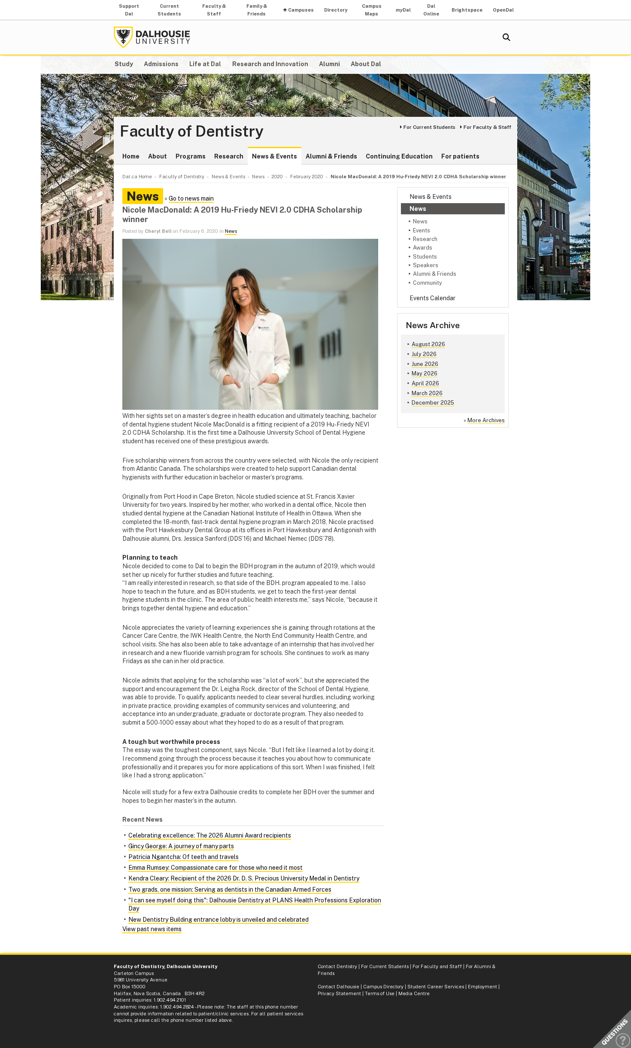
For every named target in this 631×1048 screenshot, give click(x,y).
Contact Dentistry (337, 966)
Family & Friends (256, 9)
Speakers (425, 265)
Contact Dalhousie (338, 987)
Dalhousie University (152, 37)
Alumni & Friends (331, 156)
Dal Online (431, 9)
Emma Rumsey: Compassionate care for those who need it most (215, 867)
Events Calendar (432, 298)
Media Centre (414, 993)
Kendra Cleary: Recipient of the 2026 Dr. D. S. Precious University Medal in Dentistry (243, 878)
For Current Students (429, 127)
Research (228, 156)
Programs (191, 156)
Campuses (301, 9)
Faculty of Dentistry (192, 131)
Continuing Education (399, 156)
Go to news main (191, 198)
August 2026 (428, 344)
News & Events (274, 156)
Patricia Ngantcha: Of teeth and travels (183, 856)
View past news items (152, 929)
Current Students (169, 9)
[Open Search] (506, 37)
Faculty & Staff (214, 9)
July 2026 (424, 354)
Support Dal (129, 9)
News (418, 208)
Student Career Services (435, 987)
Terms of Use (379, 993)
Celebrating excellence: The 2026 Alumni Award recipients (209, 835)
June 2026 (425, 364)
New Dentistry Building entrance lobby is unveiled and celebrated (218, 919)
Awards (422, 247)
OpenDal (503, 9)
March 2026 (427, 393)
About (157, 156)
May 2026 (424, 373)
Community (427, 283)
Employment (482, 987)
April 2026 (425, 383)
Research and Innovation (270, 64)
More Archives (486, 420)
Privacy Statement (339, 993)
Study (124, 64)
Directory (335, 9)
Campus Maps (372, 9)
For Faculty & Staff (487, 127)
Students (425, 256)
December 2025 (433, 402)
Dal (403, 9)
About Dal (366, 64)
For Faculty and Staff (437, 966)
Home (131, 156)
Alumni (329, 64)
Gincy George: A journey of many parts (181, 846)
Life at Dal (205, 64)
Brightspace (467, 9)
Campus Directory (383, 987)
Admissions (161, 64)
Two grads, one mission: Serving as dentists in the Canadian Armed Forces (229, 889)
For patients (460, 156)
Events (421, 230)
